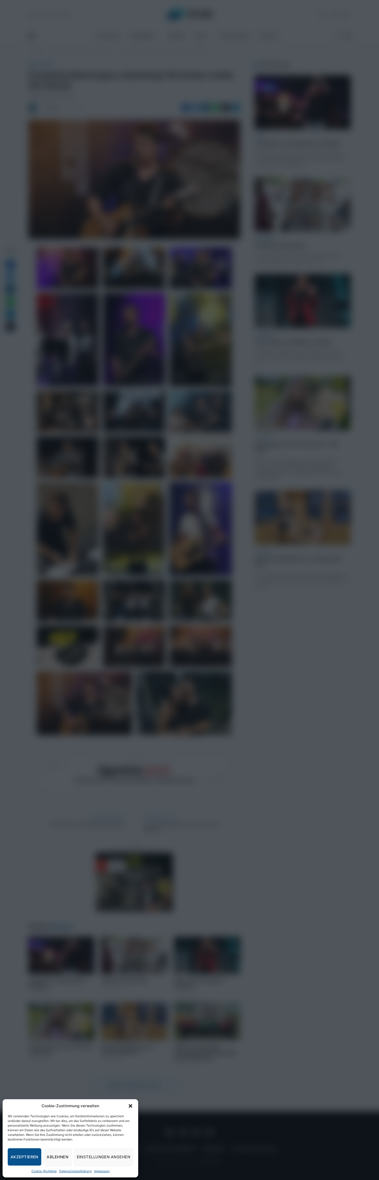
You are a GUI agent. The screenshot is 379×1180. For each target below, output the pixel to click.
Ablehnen (57, 1156)
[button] (130, 1106)
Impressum (102, 1171)
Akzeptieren (24, 1156)
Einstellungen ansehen (103, 1156)
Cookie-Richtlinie (44, 1171)
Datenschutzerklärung (75, 1171)
